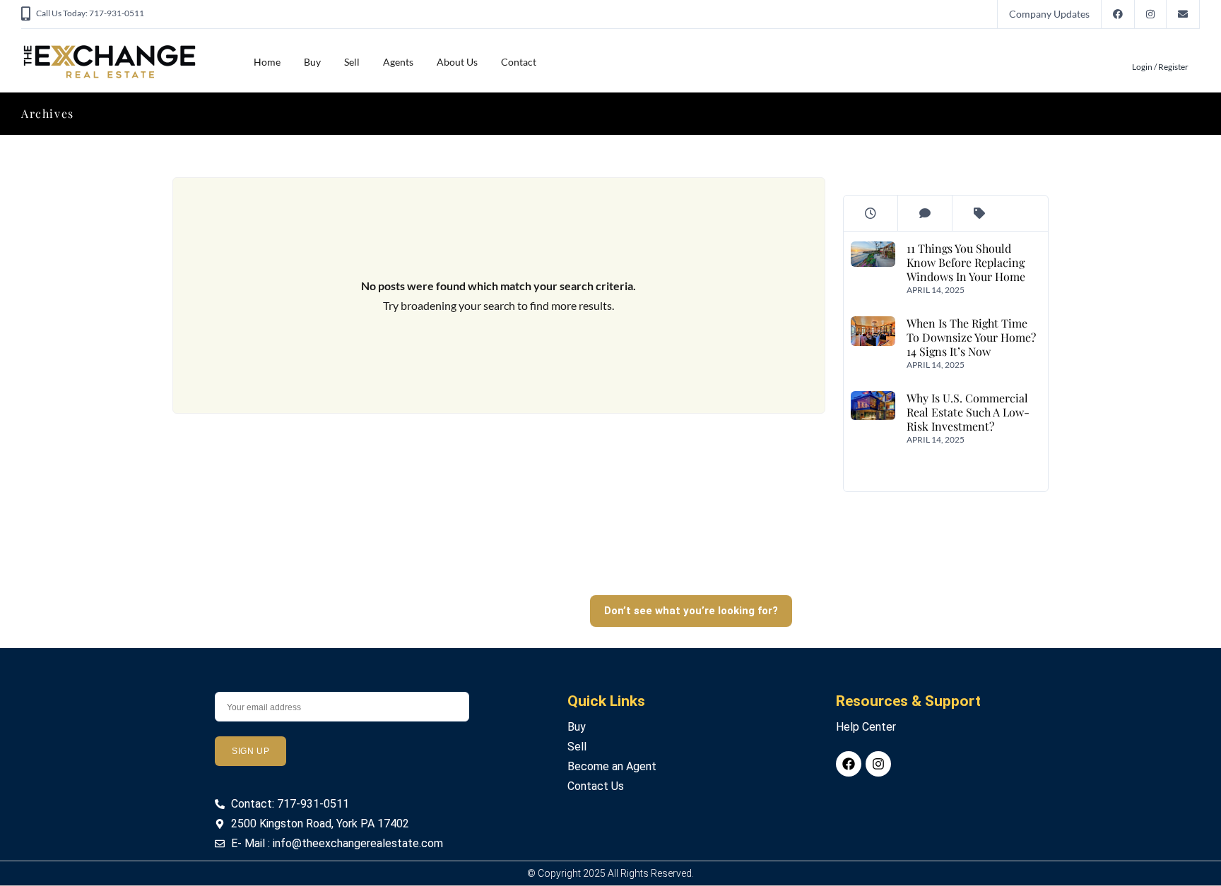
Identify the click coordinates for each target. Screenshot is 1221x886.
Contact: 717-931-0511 (290, 803)
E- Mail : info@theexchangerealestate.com (337, 843)
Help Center (866, 727)
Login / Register (1160, 66)
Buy (312, 62)
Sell (352, 62)
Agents (398, 62)
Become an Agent (611, 766)
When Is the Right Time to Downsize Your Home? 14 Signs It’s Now (970, 337)
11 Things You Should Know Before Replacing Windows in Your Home (965, 262)
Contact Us (595, 786)
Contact (518, 62)
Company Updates (1049, 14)
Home (267, 62)
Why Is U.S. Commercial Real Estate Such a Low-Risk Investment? (967, 411)
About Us (457, 62)
